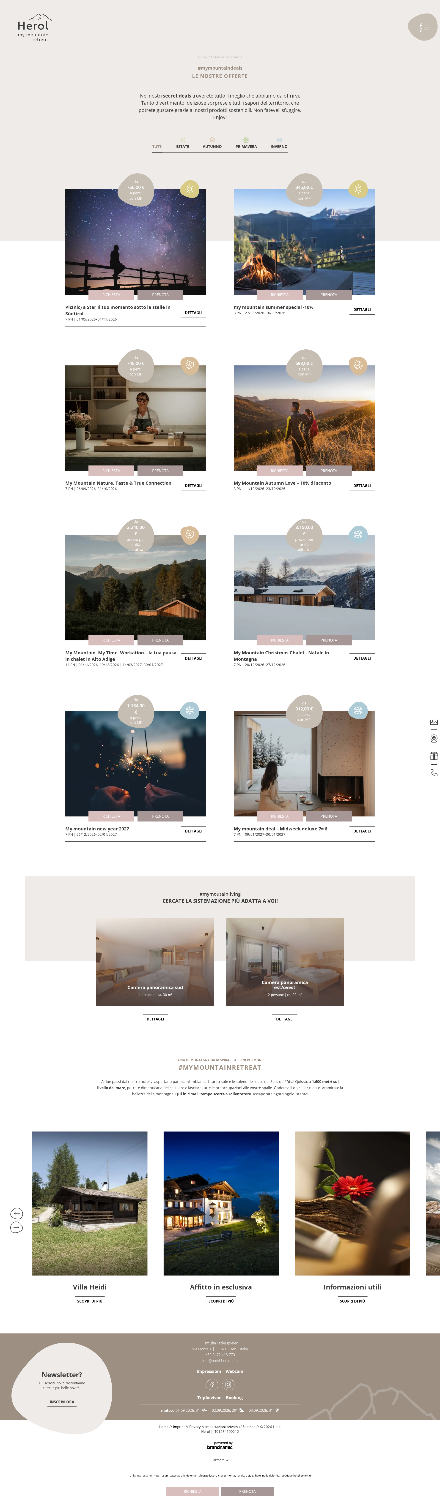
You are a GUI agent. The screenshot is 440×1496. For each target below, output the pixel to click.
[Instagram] (228, 1384)
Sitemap (249, 1426)
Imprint (179, 1426)
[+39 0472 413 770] (434, 770)
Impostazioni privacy (222, 1426)
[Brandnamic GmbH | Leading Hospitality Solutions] (220, 1445)
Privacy (195, 1426)
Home (202, 57)
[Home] (35, 30)
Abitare (216, 57)
